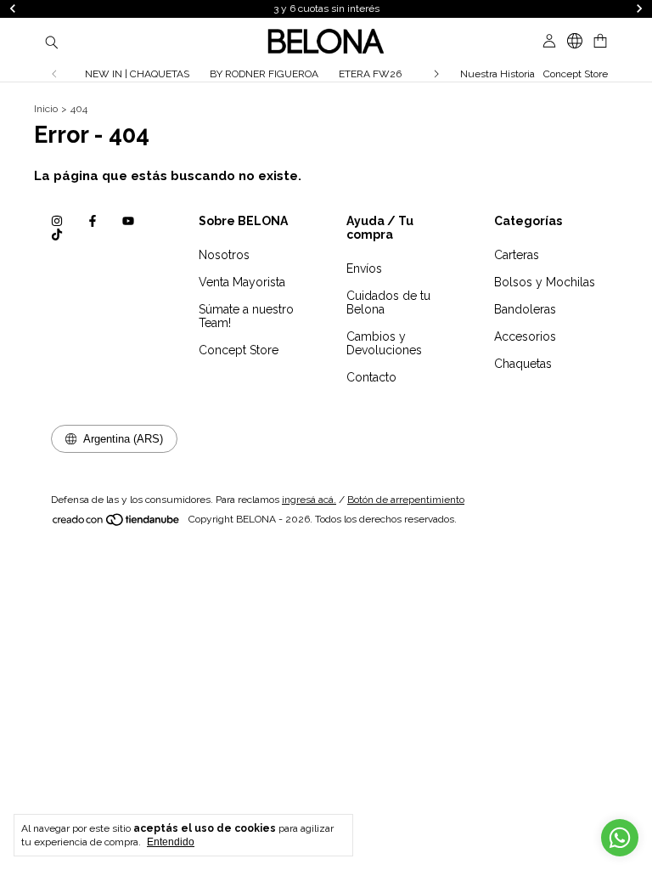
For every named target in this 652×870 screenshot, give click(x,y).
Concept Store (575, 74)
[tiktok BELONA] (57, 234)
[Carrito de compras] (600, 41)
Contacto (371, 377)
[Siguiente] (436, 74)
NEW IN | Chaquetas (137, 74)
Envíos (364, 268)
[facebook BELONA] (92, 221)
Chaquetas (523, 363)
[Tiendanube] (117, 523)
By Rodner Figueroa (264, 74)
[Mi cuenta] (549, 41)
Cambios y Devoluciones (384, 343)
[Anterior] (54, 74)
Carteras (516, 255)
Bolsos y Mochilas (544, 282)
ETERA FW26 (370, 74)
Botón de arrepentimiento (405, 500)
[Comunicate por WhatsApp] (619, 837)
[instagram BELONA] (57, 221)
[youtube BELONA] (128, 221)
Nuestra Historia (497, 74)
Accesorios (525, 336)
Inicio (46, 109)
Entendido (170, 842)
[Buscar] (51, 41)
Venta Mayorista (242, 282)
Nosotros (224, 255)
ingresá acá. (309, 500)
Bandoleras (525, 309)
